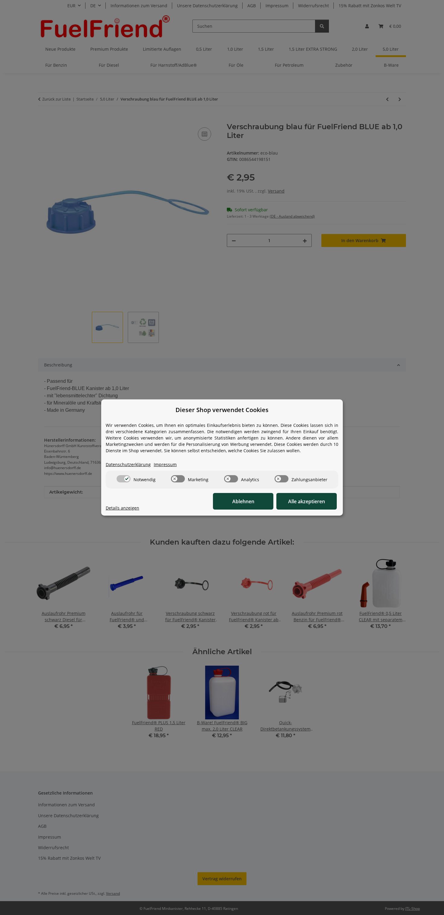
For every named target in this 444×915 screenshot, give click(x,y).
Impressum (165, 464)
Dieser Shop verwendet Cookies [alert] (222, 410)
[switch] (123, 478)
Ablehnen (243, 501)
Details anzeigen (122, 508)
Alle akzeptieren (306, 501)
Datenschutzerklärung (128, 464)
